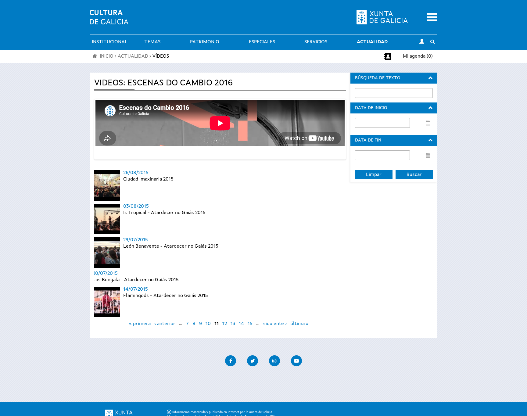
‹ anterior (164, 323)
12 (224, 323)
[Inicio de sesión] (421, 42)
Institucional (109, 42)
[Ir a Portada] (109, 20)
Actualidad (372, 42)
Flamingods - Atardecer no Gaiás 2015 (165, 295)
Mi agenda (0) (418, 56)
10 (208, 323)
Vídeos (160, 56)
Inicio (106, 56)
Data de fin (368, 140)
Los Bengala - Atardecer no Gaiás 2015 (136, 280)
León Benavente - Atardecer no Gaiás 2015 (170, 246)
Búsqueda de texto (377, 78)
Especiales (262, 42)
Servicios (315, 42)
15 (250, 323)
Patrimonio (204, 42)
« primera (140, 323)
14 (241, 323)
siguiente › (275, 323)
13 (233, 323)
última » (299, 323)
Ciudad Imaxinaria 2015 (148, 179)
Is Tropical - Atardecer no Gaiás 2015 (164, 212)
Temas (152, 42)
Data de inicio (371, 108)
